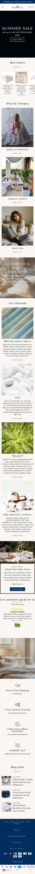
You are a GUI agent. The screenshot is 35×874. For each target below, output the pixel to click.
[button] (16, 630)
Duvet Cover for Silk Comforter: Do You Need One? (21, 795)
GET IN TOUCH (17, 848)
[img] (17, 602)
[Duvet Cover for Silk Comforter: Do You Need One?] (6, 793)
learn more (17, 360)
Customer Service (17, 836)
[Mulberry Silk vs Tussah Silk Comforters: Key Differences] (6, 780)
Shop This (17, 153)
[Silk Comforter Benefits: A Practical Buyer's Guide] (6, 806)
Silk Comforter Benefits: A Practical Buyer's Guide (22, 808)
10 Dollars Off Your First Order (17, 823)
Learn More (17, 418)
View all (17, 67)
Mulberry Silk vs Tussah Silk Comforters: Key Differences (23, 782)
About (17, 830)
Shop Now (17, 39)
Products (17, 842)
